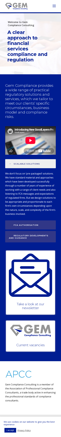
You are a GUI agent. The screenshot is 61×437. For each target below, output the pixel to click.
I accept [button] (10, 430)
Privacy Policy (24, 430)
